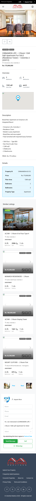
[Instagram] (18, 489)
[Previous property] (7, 386)
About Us (20, 478)
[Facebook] (7, 489)
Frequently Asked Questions (11, 474)
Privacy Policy (7, 482)
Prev (13, 386)
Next (22, 386)
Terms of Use (28, 436)
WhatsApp (18, 446)
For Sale (12, 49)
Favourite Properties (9, 478)
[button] (4, 41)
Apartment (5, 49)
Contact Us (29, 478)
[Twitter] (12, 489)
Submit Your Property (9, 470)
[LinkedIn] (23, 489)
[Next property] (29, 386)
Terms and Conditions (20, 482)
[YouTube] (29, 489)
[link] (18, 219)
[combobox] (18, 432)
